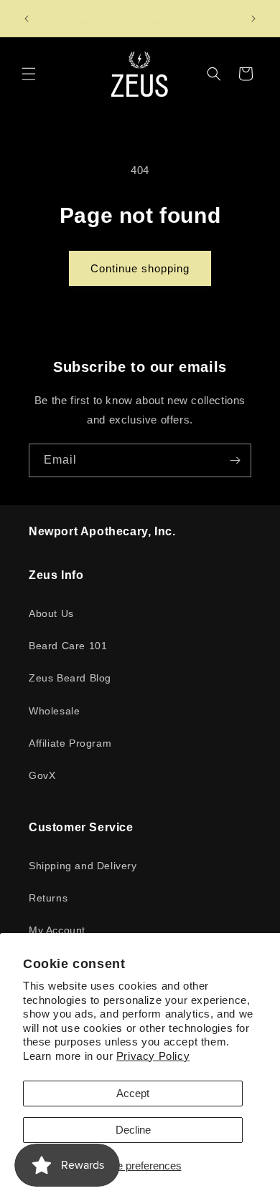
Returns (48, 898)
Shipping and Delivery (83, 865)
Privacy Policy (153, 1056)
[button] (29, 74)
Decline (133, 1130)
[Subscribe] (235, 460)
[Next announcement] (253, 18)
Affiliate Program (70, 743)
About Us (51, 613)
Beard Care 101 (68, 645)
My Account (57, 930)
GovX (42, 775)
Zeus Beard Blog (70, 678)
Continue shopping (140, 268)
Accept (132, 1093)
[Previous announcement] (26, 18)
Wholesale (54, 711)
